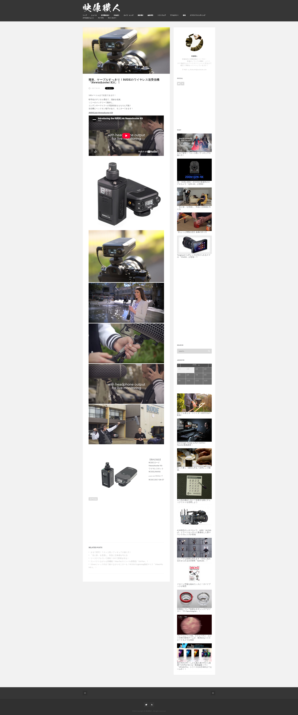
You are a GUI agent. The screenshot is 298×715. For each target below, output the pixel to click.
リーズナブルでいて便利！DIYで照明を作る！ (109, 558)
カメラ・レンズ (128, 15)
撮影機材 (140, 15)
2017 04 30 (96, 88)
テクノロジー (112, 18)
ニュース (94, 15)
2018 (194, 365)
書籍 (184, 15)
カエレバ (159, 476)
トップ (85, 15)
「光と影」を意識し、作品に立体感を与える (109, 555)
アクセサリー (174, 15)
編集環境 (150, 15)
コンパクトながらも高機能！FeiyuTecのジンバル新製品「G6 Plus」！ (119, 561)
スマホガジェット (88, 18)
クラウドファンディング (197, 15)
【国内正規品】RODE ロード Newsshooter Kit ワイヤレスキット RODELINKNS (156, 465)
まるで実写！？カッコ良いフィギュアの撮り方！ (110, 552)
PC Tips (101, 18)
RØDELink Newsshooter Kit (101, 112)
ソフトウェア (161, 15)
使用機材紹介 (105, 15)
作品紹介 (116, 15)
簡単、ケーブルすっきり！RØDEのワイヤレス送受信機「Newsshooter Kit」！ (124, 81)
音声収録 (93, 499)
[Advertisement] (108, 518)
